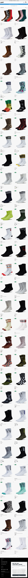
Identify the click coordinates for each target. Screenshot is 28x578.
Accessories (14, 5)
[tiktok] (7, 569)
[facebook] (1, 569)
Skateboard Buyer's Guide (4, 562)
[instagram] (3, 569)
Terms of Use (2, 576)
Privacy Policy (2, 575)
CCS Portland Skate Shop (4, 561)
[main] (14, 281)
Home (11, 5)
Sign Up (19, 575)
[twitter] (4, 569)
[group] (14, 0)
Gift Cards (2, 558)
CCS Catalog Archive (3, 564)
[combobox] (13, 567)
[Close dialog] (26, 562)
